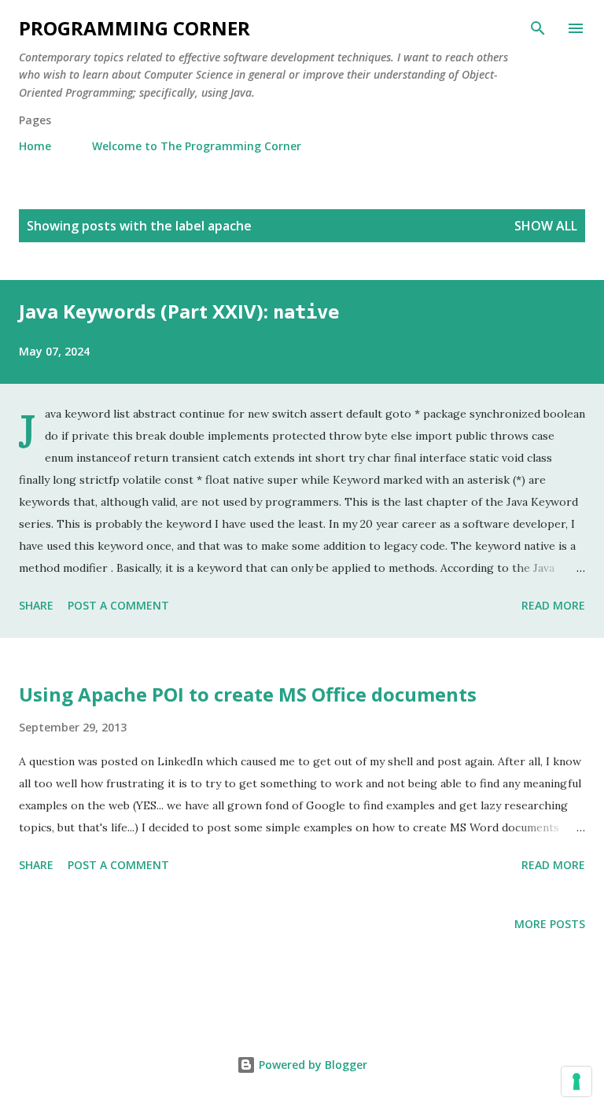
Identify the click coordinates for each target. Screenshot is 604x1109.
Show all (545, 225)
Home (35, 145)
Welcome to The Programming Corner (196, 145)
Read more (553, 605)
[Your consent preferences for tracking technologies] (576, 1081)
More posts (549, 923)
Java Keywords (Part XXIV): (179, 311)
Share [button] (36, 605)
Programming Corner (134, 28)
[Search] (537, 28)
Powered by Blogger (311, 1064)
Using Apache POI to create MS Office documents (248, 694)
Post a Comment (118, 605)
